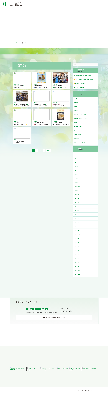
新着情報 (76, 102)
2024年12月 (77, 226)
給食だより (76, 139)
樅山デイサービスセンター (80, 143)
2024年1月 (76, 267)
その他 (75, 98)
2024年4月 (76, 254)
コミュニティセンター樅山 (80, 114)
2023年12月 (77, 271)
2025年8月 (76, 198)
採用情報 (62, 4)
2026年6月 (76, 162)
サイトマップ (53, 378)
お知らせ (46, 25)
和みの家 (76, 122)
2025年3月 (76, 214)
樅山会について (32, 4)
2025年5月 (76, 206)
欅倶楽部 (76, 110)
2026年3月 (76, 174)
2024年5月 (76, 250)
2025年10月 (77, 190)
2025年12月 (77, 186)
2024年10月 (77, 234)
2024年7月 (76, 246)
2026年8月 (76, 154)
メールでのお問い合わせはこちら (54, 317)
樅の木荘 (76, 106)
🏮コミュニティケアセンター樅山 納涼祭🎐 (84, 79)
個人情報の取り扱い (16, 378)
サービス (43, 4)
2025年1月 (76, 222)
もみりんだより (77, 134)
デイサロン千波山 (78, 126)
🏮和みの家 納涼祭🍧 (79, 83)
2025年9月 (76, 194)
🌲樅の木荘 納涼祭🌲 (79, 87)
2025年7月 (76, 202)
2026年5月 (76, 166)
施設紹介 (52, 4)
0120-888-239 (37, 309)
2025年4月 (76, 210)
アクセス (71, 4)
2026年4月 (76, 170)
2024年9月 (76, 238)
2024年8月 (76, 242)
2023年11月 (77, 275)
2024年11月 (77, 230)
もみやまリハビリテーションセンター (82, 118)
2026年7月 (76, 158)
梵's (75, 131)
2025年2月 (76, 218)
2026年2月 (76, 178)
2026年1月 (76, 182)
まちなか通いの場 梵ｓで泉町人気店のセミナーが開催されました (86, 75)
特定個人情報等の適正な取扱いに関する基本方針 (35, 378)
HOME (11, 43)
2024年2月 (76, 263)
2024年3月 (76, 258)
